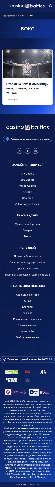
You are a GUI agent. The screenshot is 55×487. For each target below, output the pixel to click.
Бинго (27, 236)
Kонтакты (27, 307)
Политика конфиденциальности (28, 262)
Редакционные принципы (27, 319)
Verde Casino (27, 185)
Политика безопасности (27, 256)
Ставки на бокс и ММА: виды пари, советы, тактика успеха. (27, 88)
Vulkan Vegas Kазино (27, 204)
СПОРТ (21, 16)
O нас (27, 300)
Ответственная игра (27, 294)
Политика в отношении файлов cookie (27, 274)
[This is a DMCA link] (11, 372)
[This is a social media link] (19, 151)
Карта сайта (27, 331)
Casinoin (27, 198)
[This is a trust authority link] (43, 372)
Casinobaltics (8, 16)
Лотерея (27, 230)
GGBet (27, 192)
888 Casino (28, 179)
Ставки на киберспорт (27, 224)
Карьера (27, 313)
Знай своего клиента (27, 337)
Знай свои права (27, 325)
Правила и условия (27, 268)
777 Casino (27, 173)
